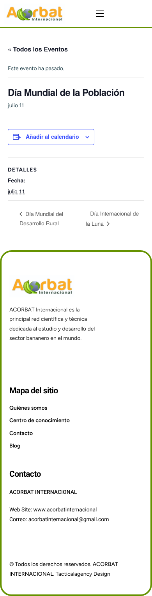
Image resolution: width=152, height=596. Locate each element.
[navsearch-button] (141, 13)
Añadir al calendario (52, 136)
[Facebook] (17, 359)
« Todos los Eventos (38, 48)
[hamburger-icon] (100, 14)
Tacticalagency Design (83, 574)
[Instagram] (36, 359)
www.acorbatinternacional (65, 510)
